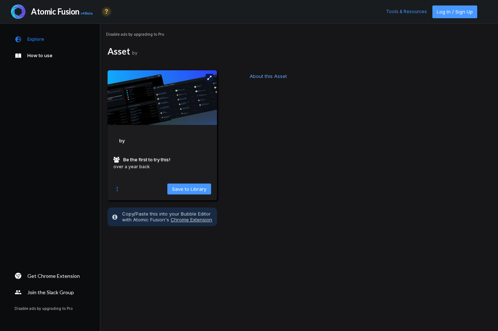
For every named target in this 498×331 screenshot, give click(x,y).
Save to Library (189, 189)
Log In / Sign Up (455, 12)
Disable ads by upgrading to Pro (135, 34)
